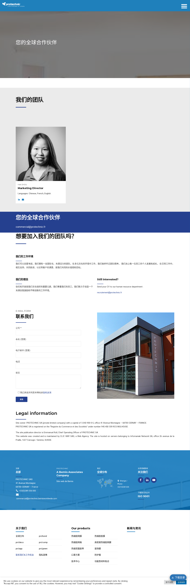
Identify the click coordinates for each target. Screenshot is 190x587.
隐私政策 (47, 392)
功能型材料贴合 (102, 561)
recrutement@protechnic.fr (109, 292)
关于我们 (21, 528)
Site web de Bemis (64, 481)
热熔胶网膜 (76, 536)
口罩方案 (75, 555)
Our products (80, 528)
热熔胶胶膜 (100, 536)
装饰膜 (98, 548)
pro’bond (43, 536)
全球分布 (20, 536)
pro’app (19, 548)
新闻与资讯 (134, 528)
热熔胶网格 (76, 542)
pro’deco (20, 542)
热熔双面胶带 (77, 548)
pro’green (43, 548)
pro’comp (43, 542)
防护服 (98, 555)
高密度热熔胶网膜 (103, 542)
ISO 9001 (143, 496)
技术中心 (75, 561)
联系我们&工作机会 (25, 555)
